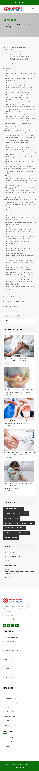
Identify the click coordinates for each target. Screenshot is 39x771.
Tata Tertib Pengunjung (12, 556)
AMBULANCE (23, 532)
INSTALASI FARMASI (11, 523)
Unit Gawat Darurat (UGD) (13, 509)
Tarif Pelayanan (10, 552)
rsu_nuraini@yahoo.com (13, 619)
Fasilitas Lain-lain (10, 565)
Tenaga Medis (10, 694)
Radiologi (8, 746)
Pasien (7, 561)
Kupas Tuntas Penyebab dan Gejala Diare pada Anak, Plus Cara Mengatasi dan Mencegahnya (18, 486)
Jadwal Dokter (10, 569)
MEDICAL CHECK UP (12, 518)
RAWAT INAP (23, 513)
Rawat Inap (9, 737)
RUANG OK (20, 528)
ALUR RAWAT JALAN (12, 574)
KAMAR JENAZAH (11, 537)
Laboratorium (9, 751)
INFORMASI (16, 24)
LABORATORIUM (27, 523)
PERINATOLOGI (10, 532)
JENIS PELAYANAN (11, 578)
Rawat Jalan (9, 742)
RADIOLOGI (9, 528)
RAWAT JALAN (10, 513)
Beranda (6, 24)
